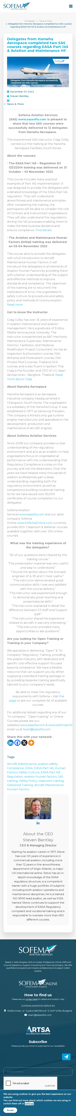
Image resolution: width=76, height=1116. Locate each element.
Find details (44, 230)
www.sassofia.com (32, 119)
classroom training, (51, 781)
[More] (31, 743)
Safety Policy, (28, 781)
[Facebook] (17, 743)
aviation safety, (48, 764)
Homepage (29, 21)
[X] (24, 743)
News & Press (45, 21)
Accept (10, 1110)
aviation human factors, (41, 776)
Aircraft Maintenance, (22, 764)
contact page (31, 999)
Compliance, (16, 768)
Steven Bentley (19, 96)
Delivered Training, (20, 785)
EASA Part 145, (44, 768)
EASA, (29, 768)
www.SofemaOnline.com (35, 523)
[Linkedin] (10, 743)
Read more (15, 304)
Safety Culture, (30, 772)
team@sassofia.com (37, 729)
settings (29, 1103)
